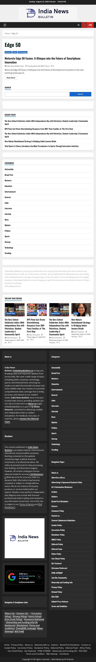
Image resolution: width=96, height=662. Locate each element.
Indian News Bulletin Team (15, 66)
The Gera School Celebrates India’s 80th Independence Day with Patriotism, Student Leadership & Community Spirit (14, 327)
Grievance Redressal (59, 568)
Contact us (56, 515)
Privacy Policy (57, 587)
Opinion (7, 225)
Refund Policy (57, 591)
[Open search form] (78, 25)
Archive (54, 491)
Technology (23, 52)
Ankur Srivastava (11, 338)
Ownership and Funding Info (62, 582)
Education (8, 186)
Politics (7, 230)
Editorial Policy (57, 544)
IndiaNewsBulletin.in (23, 370)
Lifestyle (8, 214)
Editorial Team (57, 549)
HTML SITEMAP (57, 572)
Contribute (64, 654)
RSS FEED (55, 596)
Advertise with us (58, 477)
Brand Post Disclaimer (60, 501)
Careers (54, 506)
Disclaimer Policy (58, 534)
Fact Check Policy (58, 558)
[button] (4, 25)
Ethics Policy (56, 553)
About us (32, 403)
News (7, 219)
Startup (7, 242)
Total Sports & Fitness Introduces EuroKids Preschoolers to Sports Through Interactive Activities (42, 146)
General (8, 52)
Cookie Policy (57, 525)
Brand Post (9, 174)
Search (8, 87)
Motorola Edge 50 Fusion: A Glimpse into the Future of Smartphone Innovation (42, 60)
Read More (12, 78)
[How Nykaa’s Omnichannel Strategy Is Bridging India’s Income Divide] (81, 309)
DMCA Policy (56, 539)
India (15, 52)
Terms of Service (27, 504)
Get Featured (56, 563)
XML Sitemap (52, 654)
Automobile (9, 169)
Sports (7, 236)
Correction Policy (58, 530)
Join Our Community (59, 577)
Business (8, 180)
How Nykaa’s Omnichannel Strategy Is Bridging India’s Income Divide (30, 141)
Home (7, 645)
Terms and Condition (59, 606)
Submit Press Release (60, 601)
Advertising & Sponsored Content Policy (67, 482)
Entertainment (10, 191)
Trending (8, 253)
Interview (8, 208)
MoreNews (56, 659)
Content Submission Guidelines (63, 520)
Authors (55, 496)
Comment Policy (58, 510)
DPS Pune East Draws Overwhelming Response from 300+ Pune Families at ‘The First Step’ (39, 128)
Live (90, 24)
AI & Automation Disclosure (62, 487)
